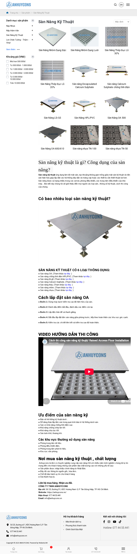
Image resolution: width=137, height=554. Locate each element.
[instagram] (109, 522)
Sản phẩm (26, 13)
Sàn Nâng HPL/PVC (84, 117)
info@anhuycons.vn (18, 536)
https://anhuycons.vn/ (56, 492)
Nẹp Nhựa (10, 26)
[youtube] (114, 522)
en (121, 5)
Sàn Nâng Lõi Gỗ (52, 117)
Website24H (43, 543)
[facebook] (104, 522)
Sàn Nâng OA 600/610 (52, 148)
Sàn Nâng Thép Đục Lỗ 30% (117, 52)
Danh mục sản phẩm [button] (17, 20)
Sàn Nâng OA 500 (117, 117)
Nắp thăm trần (12, 30)
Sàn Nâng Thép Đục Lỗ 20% (52, 86)
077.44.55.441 (16, 531)
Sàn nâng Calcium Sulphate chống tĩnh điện (117, 86)
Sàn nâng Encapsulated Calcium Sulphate (84, 86)
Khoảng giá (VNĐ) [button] (15, 56)
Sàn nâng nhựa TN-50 (117, 148)
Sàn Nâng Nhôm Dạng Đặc (52, 50)
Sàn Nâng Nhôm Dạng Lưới (84, 50)
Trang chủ (13, 13)
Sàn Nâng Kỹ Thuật (14, 35)
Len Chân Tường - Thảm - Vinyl (17, 41)
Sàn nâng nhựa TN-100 (84, 148)
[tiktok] (120, 522)
